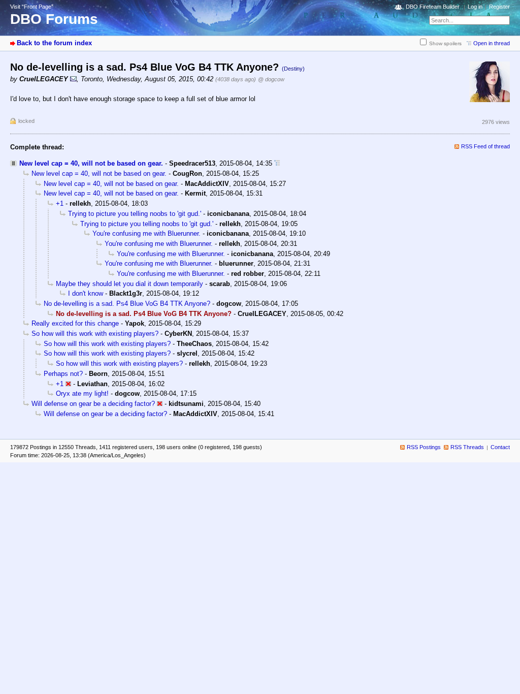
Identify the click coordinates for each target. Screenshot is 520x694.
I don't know (85, 293)
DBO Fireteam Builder (433, 7)
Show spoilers (445, 43)
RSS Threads (467, 447)
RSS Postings (424, 447)
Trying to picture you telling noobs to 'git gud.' (134, 213)
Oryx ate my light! (82, 393)
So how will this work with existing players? (94, 333)
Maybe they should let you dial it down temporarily (129, 284)
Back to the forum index (54, 43)
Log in (475, 7)
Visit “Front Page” (31, 7)
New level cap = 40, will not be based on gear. (91, 163)
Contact (500, 447)
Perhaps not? (63, 373)
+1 (59, 203)
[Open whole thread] (277, 163)
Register (499, 7)
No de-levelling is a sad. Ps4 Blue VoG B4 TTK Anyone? (127, 303)
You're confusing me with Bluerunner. (146, 233)
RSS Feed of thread (485, 146)
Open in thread (491, 43)
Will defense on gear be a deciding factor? (93, 403)
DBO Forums (54, 19)
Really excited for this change (75, 323)
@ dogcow (271, 79)
